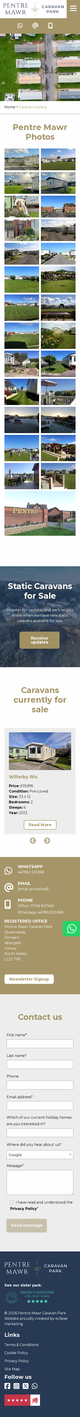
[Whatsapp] (35, 1387)
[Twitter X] (25, 1387)
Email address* (20, 1097)
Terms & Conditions (21, 1345)
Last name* (16, 1056)
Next (47, 840)
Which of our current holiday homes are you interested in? (39, 1120)
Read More (40, 824)
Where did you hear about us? (34, 1144)
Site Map (12, 1369)
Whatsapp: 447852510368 (40, 912)
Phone (13, 1076)
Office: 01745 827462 (36, 906)
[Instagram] (16, 1387)
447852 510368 (31, 872)
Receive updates (39, 640)
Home (9, 107)
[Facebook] (7, 1387)
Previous (32, 840)
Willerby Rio (23, 776)
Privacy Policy (16, 1361)
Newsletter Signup (29, 979)
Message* (15, 1166)
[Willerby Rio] (40, 751)
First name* (17, 1035)
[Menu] (73, 9)
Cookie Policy (16, 1353)
